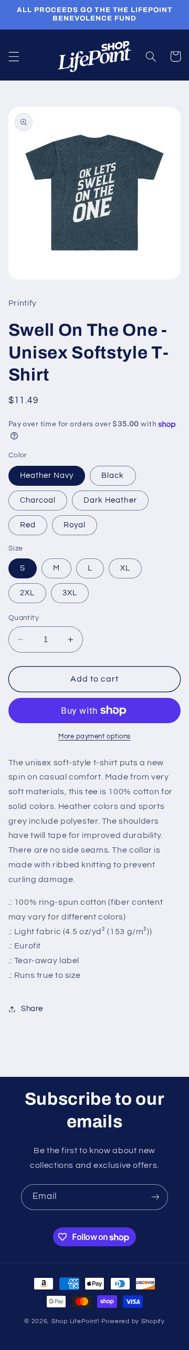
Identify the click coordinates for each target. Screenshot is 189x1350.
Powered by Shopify (133, 1321)
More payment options (94, 736)
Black (112, 475)
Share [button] (32, 1009)
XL (125, 568)
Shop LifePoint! (75, 1321)
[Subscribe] (155, 1197)
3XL (69, 593)
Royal (75, 525)
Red (28, 525)
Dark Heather (110, 500)
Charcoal (38, 500)
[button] (14, 56)
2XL (27, 593)
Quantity (23, 618)
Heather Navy (47, 475)
